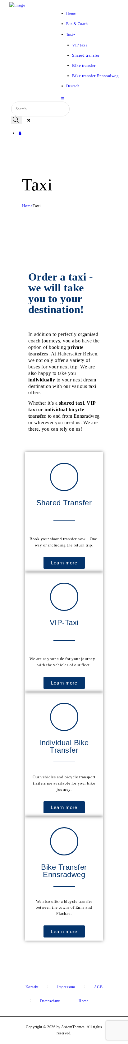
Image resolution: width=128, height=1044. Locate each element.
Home (27, 205)
